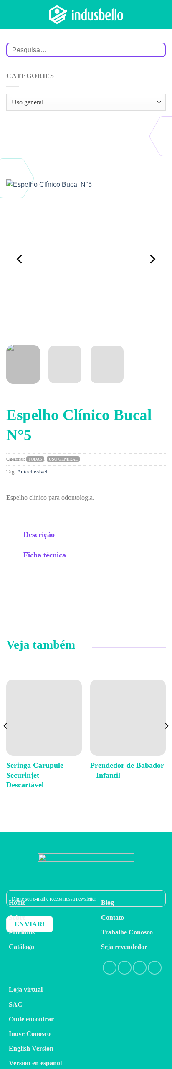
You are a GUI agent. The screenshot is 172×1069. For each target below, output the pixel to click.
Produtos (22, 932)
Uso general (63, 459)
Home (17, 902)
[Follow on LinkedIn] (140, 968)
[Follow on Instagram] (125, 968)
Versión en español (35, 1062)
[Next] (151, 259)
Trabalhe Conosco (127, 932)
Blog (107, 902)
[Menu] (161, 14)
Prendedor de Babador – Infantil (127, 770)
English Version (31, 1048)
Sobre (17, 917)
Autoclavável (32, 472)
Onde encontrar (31, 1019)
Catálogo (21, 946)
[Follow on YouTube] (155, 968)
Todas (35, 459)
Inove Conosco (30, 1033)
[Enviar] (156, 50)
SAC (16, 1004)
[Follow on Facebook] (109, 968)
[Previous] (20, 259)
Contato (112, 917)
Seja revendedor (124, 946)
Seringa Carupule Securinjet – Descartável (34, 775)
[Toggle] (15, 535)
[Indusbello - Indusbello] (86, 14)
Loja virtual (26, 989)
